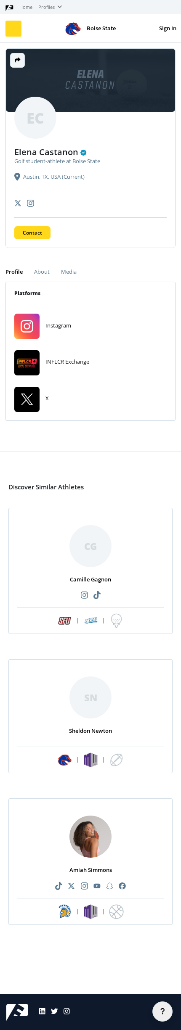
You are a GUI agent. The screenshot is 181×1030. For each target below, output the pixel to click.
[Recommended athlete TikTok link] (96, 595)
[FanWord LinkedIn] (39, 1012)
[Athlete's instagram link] (30, 203)
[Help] (162, 1011)
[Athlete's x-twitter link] (17, 203)
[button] (17, 60)
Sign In (167, 28)
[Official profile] (83, 152)
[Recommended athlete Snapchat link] (109, 886)
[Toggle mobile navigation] (13, 29)
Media (69, 271)
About (42, 271)
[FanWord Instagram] (64, 1012)
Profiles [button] (47, 7)
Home (25, 7)
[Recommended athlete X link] (71, 886)
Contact (32, 233)
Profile (14, 271)
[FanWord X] (51, 1012)
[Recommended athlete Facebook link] (122, 886)
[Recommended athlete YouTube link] (96, 886)
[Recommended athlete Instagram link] (84, 595)
